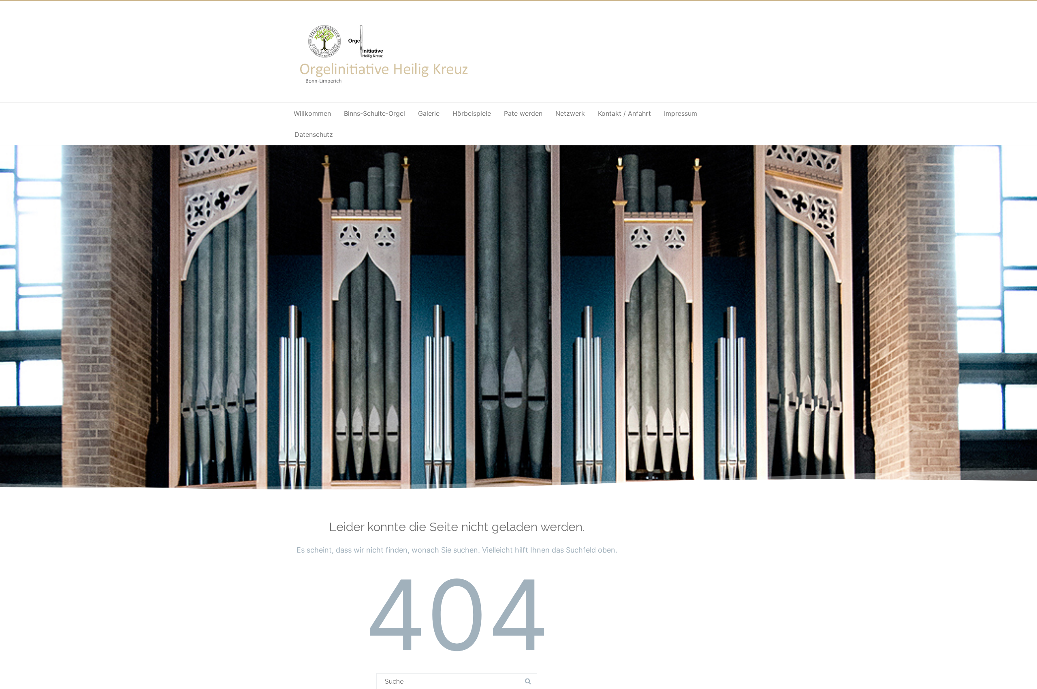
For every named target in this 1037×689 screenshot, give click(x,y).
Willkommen (312, 113)
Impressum (680, 113)
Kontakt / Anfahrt (624, 113)
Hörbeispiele (471, 113)
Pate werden (523, 113)
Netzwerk (570, 113)
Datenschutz (313, 134)
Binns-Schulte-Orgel (374, 113)
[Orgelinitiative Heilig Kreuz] (385, 89)
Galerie (429, 113)
